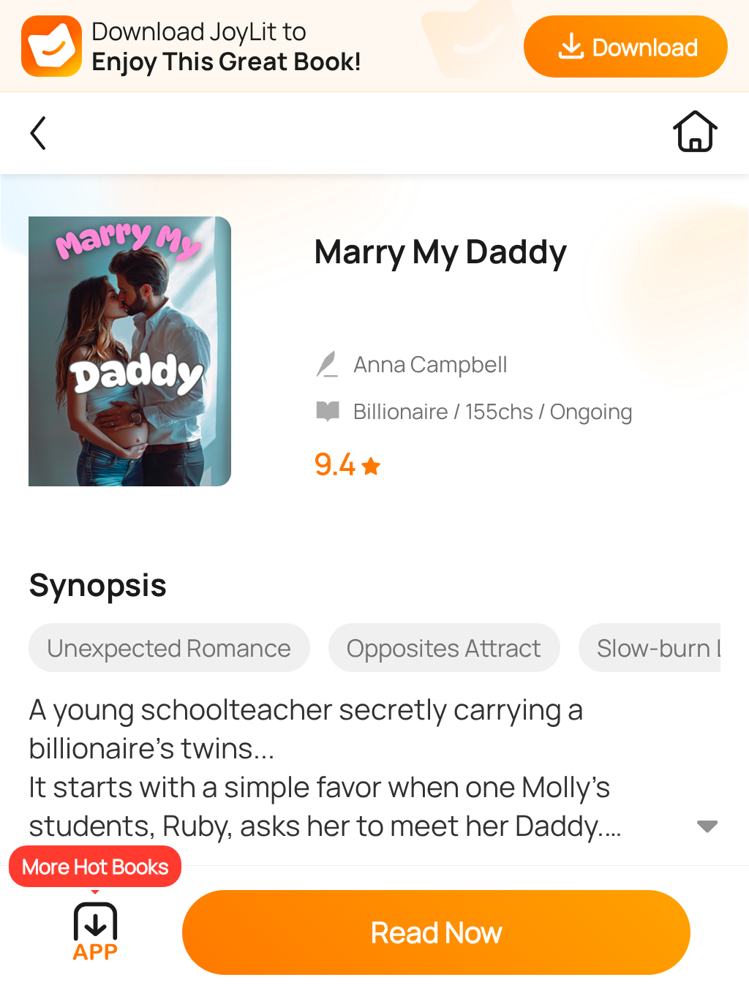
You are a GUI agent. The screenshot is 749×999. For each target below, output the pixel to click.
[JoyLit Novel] (37, 132)
